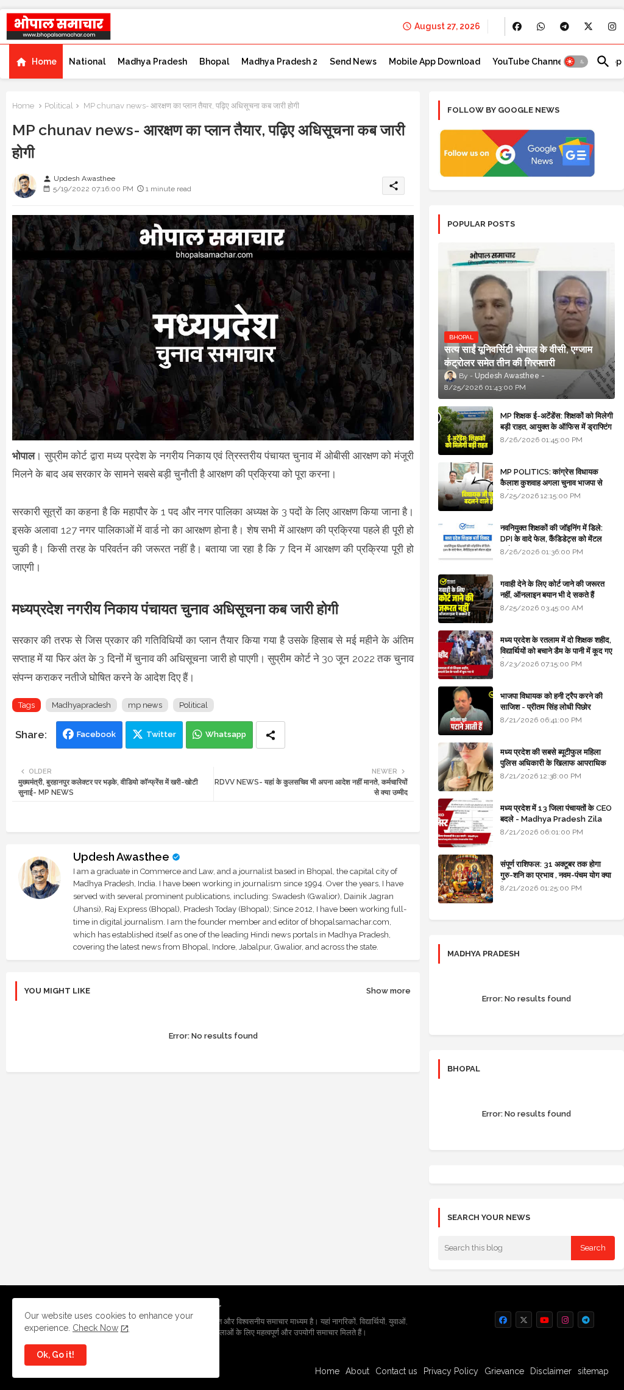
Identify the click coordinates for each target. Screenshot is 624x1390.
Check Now (95, 1328)
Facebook (96, 734)
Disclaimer (551, 1371)
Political (58, 105)
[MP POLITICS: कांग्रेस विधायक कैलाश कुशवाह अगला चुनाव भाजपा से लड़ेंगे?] (465, 486)
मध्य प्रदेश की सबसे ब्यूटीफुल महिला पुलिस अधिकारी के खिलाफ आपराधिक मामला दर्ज (553, 762)
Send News (353, 61)
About (357, 1371)
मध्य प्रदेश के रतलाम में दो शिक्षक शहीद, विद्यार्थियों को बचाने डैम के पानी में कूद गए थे (556, 650)
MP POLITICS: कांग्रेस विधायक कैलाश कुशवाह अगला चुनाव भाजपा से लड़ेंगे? (551, 482)
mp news (145, 705)
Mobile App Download (434, 61)
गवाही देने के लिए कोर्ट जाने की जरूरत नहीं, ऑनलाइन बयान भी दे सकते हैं (552, 589)
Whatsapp (225, 734)
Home (44, 61)
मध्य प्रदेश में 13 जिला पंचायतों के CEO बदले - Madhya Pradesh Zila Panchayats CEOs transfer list (556, 824)
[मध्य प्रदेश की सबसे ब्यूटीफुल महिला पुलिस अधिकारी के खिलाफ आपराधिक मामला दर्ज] (465, 767)
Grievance (504, 1371)
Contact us (396, 1371)
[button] (576, 61)
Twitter (161, 734)
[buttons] (517, 26)
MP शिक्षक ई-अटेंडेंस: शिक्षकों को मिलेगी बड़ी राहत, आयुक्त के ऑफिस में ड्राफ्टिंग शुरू (556, 426)
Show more (388, 990)
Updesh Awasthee (121, 856)
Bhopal (214, 61)
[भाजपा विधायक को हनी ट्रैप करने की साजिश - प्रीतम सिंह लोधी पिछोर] (465, 710)
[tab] (36, 61)
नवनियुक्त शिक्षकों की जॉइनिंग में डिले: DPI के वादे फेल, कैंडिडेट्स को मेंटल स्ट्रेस (551, 538)
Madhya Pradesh (152, 61)
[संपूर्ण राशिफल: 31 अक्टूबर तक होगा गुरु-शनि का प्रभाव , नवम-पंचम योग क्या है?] (465, 879)
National (87, 61)
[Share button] (270, 735)
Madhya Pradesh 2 (279, 61)
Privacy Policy (451, 1371)
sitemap (593, 1371)
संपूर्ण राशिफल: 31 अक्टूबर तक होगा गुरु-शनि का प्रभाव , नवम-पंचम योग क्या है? (555, 875)
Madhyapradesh (81, 705)
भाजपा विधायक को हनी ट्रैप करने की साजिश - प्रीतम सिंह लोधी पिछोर (551, 701)
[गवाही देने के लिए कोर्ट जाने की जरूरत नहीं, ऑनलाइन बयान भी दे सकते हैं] (465, 598)
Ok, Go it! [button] (55, 1355)
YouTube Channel (529, 61)
